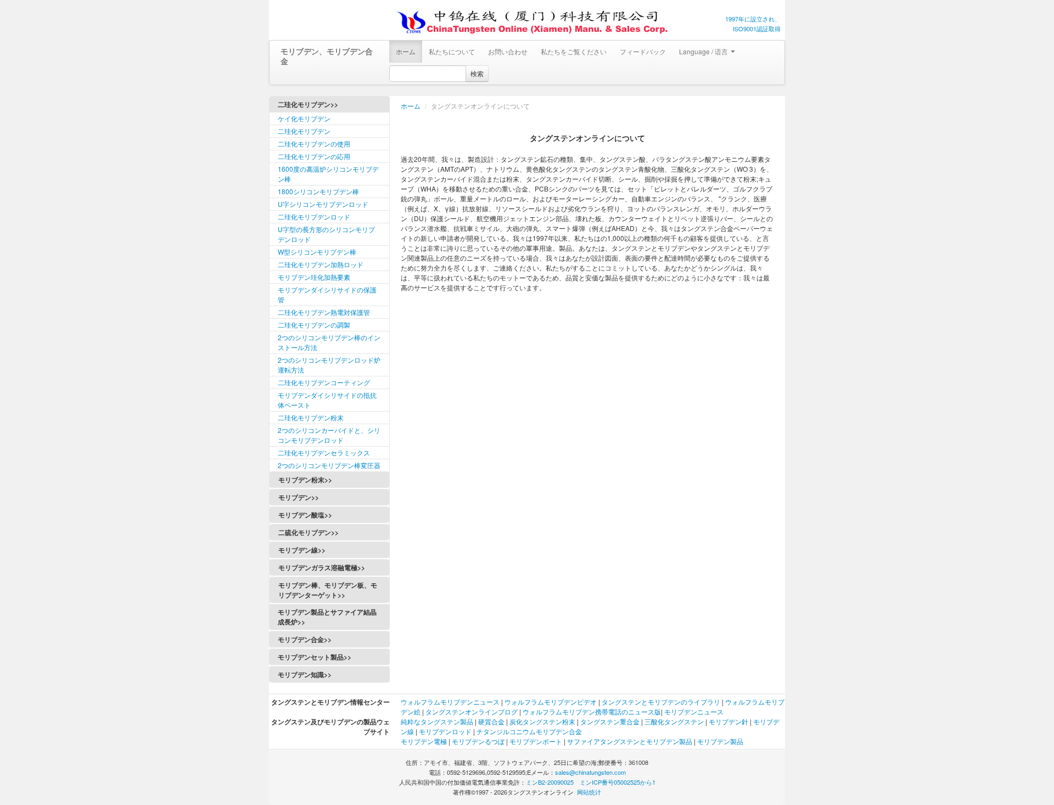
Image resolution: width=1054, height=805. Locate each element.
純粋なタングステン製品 (437, 721)
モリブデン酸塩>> (305, 515)
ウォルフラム (420, 701)
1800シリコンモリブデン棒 (318, 191)
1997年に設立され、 (753, 18)
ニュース (487, 701)
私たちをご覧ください (574, 51)
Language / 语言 (704, 51)
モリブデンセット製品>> (314, 657)
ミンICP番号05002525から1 (617, 782)
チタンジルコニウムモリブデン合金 (529, 731)
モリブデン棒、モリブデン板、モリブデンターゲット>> (327, 590)
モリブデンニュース (694, 711)
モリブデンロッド (445, 731)
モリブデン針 (728, 721)
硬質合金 (491, 721)
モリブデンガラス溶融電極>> (321, 567)
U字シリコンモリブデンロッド (323, 204)
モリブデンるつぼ (478, 741)
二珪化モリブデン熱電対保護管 (324, 312)
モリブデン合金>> (305, 639)
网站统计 (589, 791)
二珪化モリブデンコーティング (324, 382)
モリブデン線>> (302, 550)
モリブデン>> (298, 497)
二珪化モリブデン (304, 131)
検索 (477, 73)
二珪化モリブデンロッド (314, 216)
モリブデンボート (535, 741)
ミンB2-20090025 (550, 782)
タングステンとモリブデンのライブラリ (661, 701)
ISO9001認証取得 (757, 28)
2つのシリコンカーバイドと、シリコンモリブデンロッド (329, 434)
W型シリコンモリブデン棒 (317, 251)
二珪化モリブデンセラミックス (324, 452)
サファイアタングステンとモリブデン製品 (629, 741)
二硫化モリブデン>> (308, 532)
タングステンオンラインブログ (471, 711)
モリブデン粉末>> (305, 480)
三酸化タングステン (674, 721)
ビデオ (587, 701)
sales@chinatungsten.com (590, 772)
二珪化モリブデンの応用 (314, 156)
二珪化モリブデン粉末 (311, 417)
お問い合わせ (508, 51)
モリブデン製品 (720, 741)
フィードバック (643, 51)
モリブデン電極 (424, 741)
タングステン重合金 (610, 721)
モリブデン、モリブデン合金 (327, 56)
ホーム (406, 51)
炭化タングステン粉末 (542, 721)
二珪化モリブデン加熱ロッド (320, 264)
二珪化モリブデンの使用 (314, 143)
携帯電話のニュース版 (628, 711)
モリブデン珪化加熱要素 (314, 277)
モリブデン (456, 701)
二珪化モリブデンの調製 (314, 324)
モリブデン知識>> (305, 674)
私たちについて (452, 51)
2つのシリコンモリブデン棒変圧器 (329, 465)
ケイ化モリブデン (304, 118)
